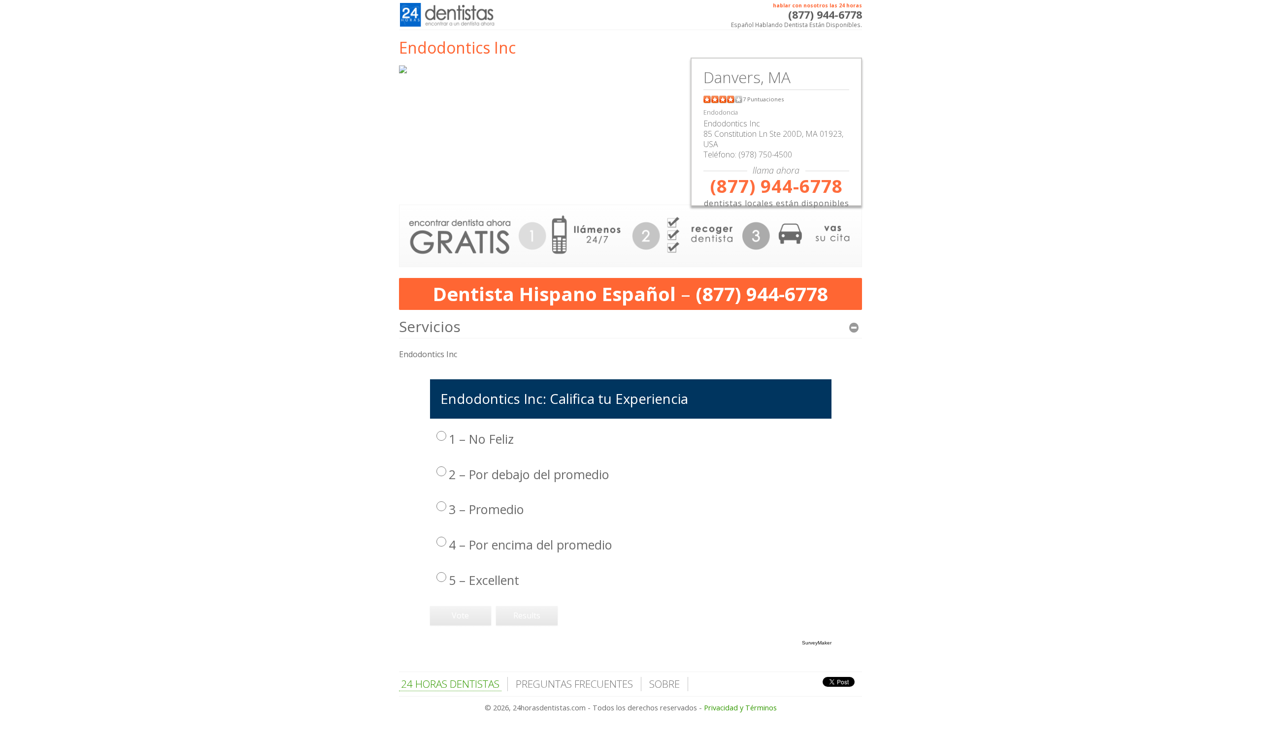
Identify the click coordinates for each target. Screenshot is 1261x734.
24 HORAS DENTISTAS (450, 684)
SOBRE (664, 684)
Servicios (430, 326)
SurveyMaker (816, 642)
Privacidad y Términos (740, 707)
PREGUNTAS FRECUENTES (574, 684)
